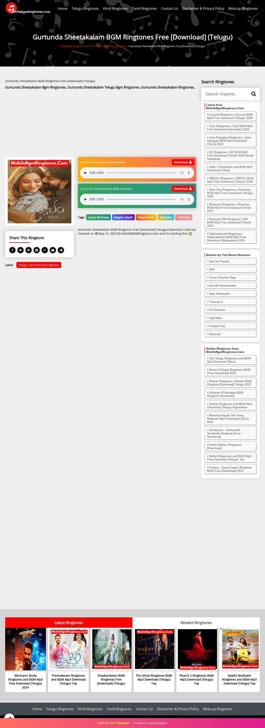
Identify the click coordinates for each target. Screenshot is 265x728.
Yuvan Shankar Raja (222, 277)
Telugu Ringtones (85, 8)
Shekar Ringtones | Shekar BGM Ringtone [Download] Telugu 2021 (229, 382)
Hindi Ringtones (115, 8)
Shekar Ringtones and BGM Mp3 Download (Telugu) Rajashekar (229, 405)
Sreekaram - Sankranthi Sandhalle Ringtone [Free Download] (224, 433)
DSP (212, 269)
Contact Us (169, 8)
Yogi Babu (215, 318)
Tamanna (183, 217)
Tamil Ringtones (144, 8)
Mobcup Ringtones (243, 8)
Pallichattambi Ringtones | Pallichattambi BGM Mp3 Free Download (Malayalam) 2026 (226, 237)
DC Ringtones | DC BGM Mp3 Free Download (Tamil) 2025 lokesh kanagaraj (230, 155)
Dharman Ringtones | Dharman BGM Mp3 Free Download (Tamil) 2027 (229, 208)
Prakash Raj (217, 326)
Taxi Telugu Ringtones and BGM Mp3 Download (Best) (229, 360)
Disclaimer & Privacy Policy (203, 8)
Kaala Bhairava (98, 217)
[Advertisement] (100, 123)
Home (62, 8)
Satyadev (166, 217)
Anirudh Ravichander (222, 285)
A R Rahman (217, 309)
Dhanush (215, 334)
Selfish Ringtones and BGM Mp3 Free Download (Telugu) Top (229, 457)
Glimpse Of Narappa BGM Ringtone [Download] (225, 394)
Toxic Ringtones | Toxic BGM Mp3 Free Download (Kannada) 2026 (230, 127)
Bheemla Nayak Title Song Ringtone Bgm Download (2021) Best (228, 419)
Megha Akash (123, 217)
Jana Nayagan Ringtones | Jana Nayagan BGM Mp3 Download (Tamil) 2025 (229, 141)
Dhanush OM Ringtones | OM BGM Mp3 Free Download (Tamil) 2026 (229, 222)
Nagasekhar (146, 217)
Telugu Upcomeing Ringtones (38, 265)
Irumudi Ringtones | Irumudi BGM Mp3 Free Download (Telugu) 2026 (230, 116)
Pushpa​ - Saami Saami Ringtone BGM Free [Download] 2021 (229, 469)
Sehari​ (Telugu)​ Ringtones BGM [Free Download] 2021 (229, 371)
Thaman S (216, 301)
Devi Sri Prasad (219, 261)
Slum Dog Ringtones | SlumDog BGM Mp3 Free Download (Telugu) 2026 (230, 193)
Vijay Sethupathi (219, 293)
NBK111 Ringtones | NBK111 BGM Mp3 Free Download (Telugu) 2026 (230, 180)
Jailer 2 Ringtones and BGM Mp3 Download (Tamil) (229, 168)
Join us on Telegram (114, 723)
